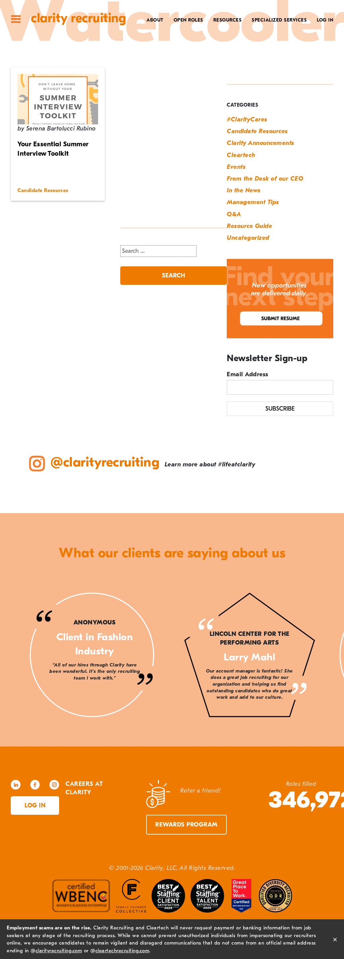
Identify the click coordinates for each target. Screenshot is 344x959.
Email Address (247, 374)
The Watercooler (215, 32)
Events (236, 166)
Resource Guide (249, 226)
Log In (325, 20)
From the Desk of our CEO (265, 178)
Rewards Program (186, 824)
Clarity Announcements (260, 143)
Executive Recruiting (274, 41)
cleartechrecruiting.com (122, 951)
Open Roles (188, 20)
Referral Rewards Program (200, 61)
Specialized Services (279, 20)
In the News (244, 190)
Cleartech (241, 155)
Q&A (234, 214)
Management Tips (253, 202)
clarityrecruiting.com (59, 951)
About (155, 20)
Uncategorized (248, 237)
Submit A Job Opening (209, 81)
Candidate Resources (257, 131)
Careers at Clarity (134, 41)
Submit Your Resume (210, 71)
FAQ (234, 51)
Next (324, 656)
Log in (35, 805)
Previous (20, 656)
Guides (229, 41)
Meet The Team (140, 32)
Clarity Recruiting (78, 18)
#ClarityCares (140, 51)
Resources (227, 20)
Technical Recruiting (274, 32)
